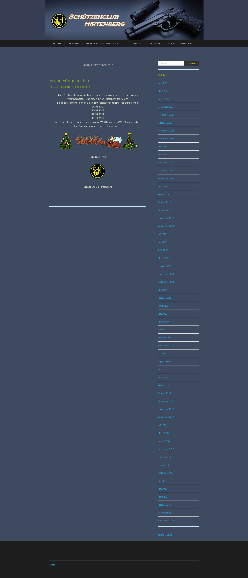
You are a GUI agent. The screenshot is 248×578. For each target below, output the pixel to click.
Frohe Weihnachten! (70, 80)
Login (52, 564)
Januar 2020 (164, 337)
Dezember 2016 (166, 512)
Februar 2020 (164, 329)
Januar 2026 (164, 98)
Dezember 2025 (166, 106)
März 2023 (163, 194)
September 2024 (166, 138)
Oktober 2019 (165, 353)
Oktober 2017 (165, 464)
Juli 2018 (162, 425)
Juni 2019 (162, 377)
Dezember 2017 (166, 449)
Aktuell (57, 43)
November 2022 (166, 218)
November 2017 (166, 456)
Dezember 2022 (166, 210)
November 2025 (166, 114)
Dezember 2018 (166, 401)
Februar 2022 (164, 265)
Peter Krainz (82, 87)
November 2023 (166, 162)
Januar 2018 (164, 441)
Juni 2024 (162, 146)
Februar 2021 (164, 297)
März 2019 (163, 385)
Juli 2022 (162, 234)
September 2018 (166, 417)
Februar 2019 (164, 393)
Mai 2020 (162, 313)
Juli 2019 (162, 369)
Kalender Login (165, 534)
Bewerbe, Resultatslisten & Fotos (105, 43)
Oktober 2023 (165, 170)
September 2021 (166, 281)
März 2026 (163, 90)
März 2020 (163, 321)
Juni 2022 (162, 242)
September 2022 (166, 226)
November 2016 (166, 520)
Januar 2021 (164, 305)
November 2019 (166, 345)
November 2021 (166, 273)
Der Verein (73, 43)
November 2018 (166, 409)
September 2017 (166, 472)
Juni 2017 (162, 480)
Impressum (186, 43)
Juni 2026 (162, 82)
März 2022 (163, 258)
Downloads (137, 43)
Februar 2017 (164, 504)
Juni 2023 (162, 186)
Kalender (155, 43)
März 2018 (163, 433)
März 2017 (163, 496)
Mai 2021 (162, 289)
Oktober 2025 (165, 122)
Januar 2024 (164, 154)
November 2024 (166, 130)
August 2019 (164, 361)
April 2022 (163, 250)
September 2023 (166, 178)
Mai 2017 (162, 488)
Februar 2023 (164, 202)
